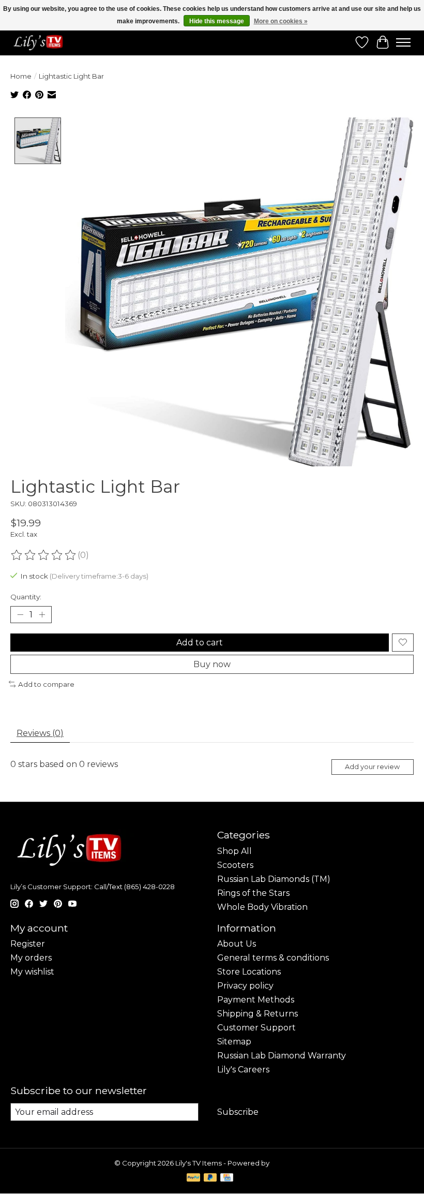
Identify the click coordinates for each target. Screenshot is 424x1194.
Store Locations (249, 972)
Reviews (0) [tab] (40, 733)
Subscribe (238, 1112)
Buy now (212, 664)
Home (21, 76)
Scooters (235, 865)
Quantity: (25, 597)
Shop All (234, 851)
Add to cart (199, 642)
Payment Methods (255, 1000)
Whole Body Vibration (262, 907)
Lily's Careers (243, 1069)
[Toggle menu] (403, 42)
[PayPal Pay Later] (210, 1178)
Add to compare (46, 684)
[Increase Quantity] (42, 614)
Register (27, 944)
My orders (31, 958)
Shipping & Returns (257, 1014)
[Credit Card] (226, 1178)
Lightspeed (290, 1163)
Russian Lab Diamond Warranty (281, 1055)
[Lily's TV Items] (40, 42)
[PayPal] (193, 1178)
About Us (236, 944)
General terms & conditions (273, 958)
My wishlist (32, 972)
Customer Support (256, 1028)
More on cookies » (281, 21)
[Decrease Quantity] (20, 614)
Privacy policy (245, 986)
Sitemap (234, 1041)
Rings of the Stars (253, 893)
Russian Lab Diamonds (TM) (273, 879)
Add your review (372, 767)
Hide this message (216, 21)
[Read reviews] (44, 555)
